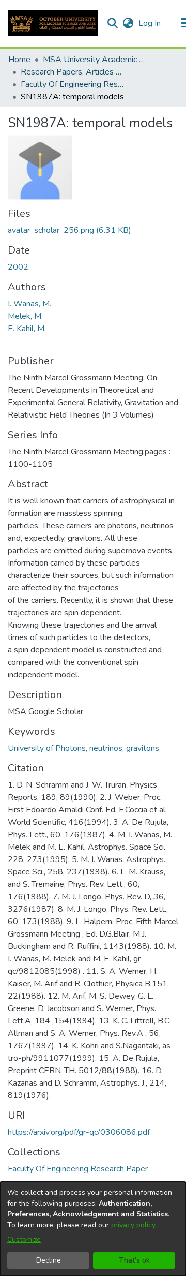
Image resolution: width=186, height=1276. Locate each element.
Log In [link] (150, 23)
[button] (53, 23)
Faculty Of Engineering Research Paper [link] (72, 84)
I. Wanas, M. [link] (29, 303)
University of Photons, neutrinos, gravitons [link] (83, 748)
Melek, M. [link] (25, 316)
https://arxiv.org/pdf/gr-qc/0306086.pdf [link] (79, 1132)
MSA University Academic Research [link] (94, 59)
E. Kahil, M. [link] (27, 328)
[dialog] (93, 1229)
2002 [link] (18, 267)
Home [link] (19, 59)
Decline (48, 1260)
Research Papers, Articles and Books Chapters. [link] (72, 72)
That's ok (134, 1260)
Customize (24, 1239)
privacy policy (133, 1225)
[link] (69, 230)
